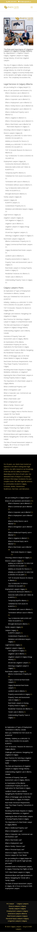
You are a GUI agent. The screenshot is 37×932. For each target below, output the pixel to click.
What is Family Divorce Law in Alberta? (18, 106)
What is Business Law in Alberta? (16, 93)
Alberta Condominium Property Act (16, 241)
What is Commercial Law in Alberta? (17, 96)
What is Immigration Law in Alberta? (17, 109)
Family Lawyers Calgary (11, 197)
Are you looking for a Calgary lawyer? (16, 87)
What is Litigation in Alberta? (14, 118)
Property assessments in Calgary (16, 259)
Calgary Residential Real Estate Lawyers (18, 250)
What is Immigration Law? (12, 390)
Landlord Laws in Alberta (13, 256)
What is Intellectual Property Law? (15, 387)
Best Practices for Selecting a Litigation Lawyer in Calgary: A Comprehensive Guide (18, 760)
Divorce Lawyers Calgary (12, 133)
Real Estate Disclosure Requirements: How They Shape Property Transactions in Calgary (18, 363)
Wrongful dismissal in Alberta (14, 194)
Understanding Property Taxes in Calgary (18, 280)
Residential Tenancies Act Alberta (16, 274)
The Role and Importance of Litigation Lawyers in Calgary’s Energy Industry (18, 50)
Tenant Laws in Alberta (13, 277)
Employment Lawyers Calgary (13, 161)
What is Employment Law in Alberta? (17, 102)
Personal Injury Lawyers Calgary (17, 919)
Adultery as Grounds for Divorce (16, 141)
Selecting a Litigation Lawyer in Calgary (18, 236)
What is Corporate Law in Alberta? (16, 99)
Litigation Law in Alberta (13, 224)
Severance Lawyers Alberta (17, 914)
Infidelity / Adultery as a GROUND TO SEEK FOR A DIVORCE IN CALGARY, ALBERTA (17, 740)
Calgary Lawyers (22, 904)
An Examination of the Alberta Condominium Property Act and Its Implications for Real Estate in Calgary (16, 344)
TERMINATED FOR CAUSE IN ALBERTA (18, 176)
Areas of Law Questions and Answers (16, 90)
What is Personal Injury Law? (13, 408)
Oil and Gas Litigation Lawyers (15, 232)
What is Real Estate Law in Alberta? (17, 124)
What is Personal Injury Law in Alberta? (18, 121)
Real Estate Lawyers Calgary (13, 239)
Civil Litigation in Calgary (13, 220)
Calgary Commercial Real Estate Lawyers (18, 244)
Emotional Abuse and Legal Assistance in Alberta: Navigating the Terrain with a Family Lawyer (18, 436)
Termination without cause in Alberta (17, 185)
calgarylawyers (10, 53)
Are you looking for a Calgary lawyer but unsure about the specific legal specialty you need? (18, 419)
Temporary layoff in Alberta (14, 173)
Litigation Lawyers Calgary (12, 218)
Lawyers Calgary (9, 200)
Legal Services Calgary (11, 215)
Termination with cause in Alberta (16, 182)
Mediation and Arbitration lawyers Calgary (19, 209)
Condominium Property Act (14, 206)
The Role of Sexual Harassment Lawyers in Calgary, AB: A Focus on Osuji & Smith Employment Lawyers (18, 444)
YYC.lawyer (10, 904)
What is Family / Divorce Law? (14, 405)
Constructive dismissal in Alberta (16, 164)
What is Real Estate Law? (12, 399)
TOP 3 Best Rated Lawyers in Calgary (16, 431)
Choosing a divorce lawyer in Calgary (16, 130)
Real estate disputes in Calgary (17, 127)
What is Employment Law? (12, 402)
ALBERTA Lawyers (11, 203)
